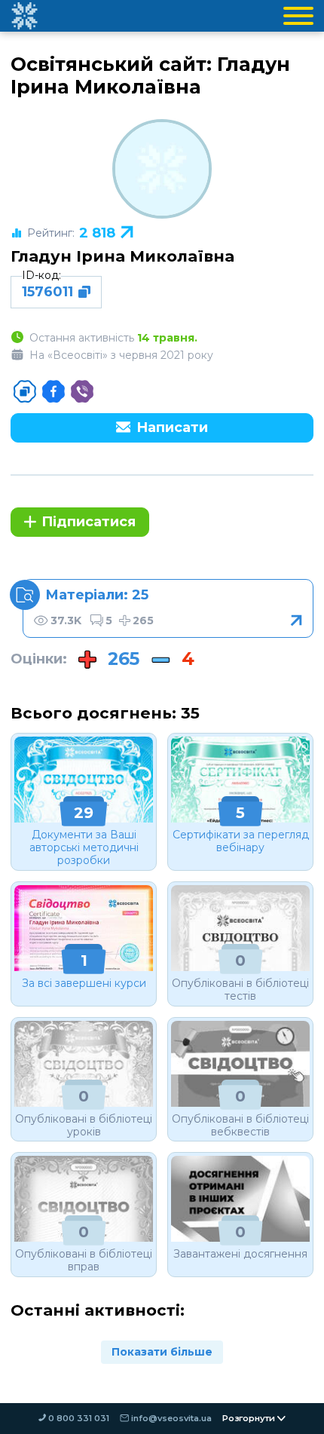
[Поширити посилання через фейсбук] (53, 391)
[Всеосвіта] (24, 15)
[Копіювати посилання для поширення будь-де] (25, 391)
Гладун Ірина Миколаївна (122, 256)
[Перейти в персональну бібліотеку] (168, 608)
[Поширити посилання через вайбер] (82, 391)
